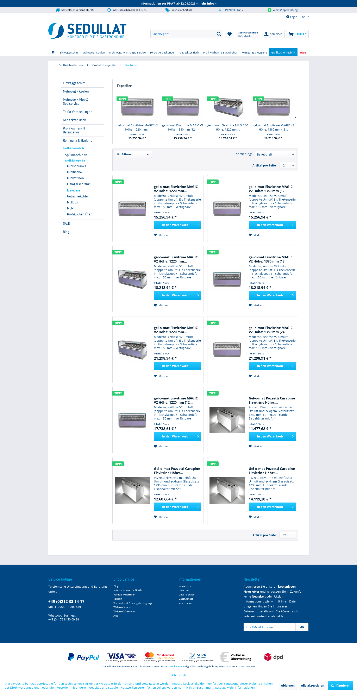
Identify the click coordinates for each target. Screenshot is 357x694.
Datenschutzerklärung (259, 611)
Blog (66, 232)
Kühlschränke (76, 166)
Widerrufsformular (124, 611)
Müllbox (72, 202)
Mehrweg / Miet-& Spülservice (75, 101)
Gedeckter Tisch (74, 120)
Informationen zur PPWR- (127, 590)
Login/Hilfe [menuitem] (297, 17)
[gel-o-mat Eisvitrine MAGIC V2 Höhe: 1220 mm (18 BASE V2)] (228, 106)
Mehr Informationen (241, 687)
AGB (116, 615)
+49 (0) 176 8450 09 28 (63, 619)
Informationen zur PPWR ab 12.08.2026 (178, 3)
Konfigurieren (340, 685)
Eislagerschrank (78, 184)
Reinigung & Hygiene (77, 140)
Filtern (126, 154)
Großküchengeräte (75, 160)
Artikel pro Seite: (264, 165)
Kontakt (117, 598)
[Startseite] (53, 52)
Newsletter (184, 586)
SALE (66, 223)
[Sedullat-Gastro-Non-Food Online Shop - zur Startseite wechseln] (87, 31)
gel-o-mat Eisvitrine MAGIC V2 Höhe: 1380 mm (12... (182, 127)
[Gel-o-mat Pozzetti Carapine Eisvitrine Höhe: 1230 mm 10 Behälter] (132, 490)
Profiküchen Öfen (79, 214)
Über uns (183, 590)
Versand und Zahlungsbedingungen (133, 603)
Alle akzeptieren (312, 685)
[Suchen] (219, 34)
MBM (70, 208)
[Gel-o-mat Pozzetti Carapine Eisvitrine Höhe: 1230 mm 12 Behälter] (227, 490)
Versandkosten (173, 666)
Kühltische (74, 172)
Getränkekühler (78, 196)
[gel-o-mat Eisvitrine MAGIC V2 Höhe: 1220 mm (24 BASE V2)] (132, 350)
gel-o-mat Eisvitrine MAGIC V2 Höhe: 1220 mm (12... (176, 400)
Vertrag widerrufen (124, 594)
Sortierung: (244, 154)
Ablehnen (288, 685)
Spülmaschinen (76, 155)
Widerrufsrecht (122, 607)
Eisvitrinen (74, 190)
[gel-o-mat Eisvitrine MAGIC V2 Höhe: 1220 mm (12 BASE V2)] (137, 106)
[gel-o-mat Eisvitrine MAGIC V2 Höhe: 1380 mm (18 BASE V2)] (273, 106)
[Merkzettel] (229, 34)
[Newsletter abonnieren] (301, 627)
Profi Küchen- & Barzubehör (74, 130)
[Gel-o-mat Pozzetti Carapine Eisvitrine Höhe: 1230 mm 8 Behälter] (227, 420)
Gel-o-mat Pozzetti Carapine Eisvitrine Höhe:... (272, 400)
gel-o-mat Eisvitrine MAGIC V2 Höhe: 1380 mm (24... (271, 330)
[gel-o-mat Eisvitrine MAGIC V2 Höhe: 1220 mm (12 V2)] (132, 420)
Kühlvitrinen (75, 178)
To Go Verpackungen (77, 112)
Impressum (185, 603)
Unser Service (186, 594)
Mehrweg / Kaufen (76, 91)
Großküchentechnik (73, 148)
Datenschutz (185, 598)
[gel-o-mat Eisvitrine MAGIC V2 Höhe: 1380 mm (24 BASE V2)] (227, 350)
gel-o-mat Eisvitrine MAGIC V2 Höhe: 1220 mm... (137, 127)
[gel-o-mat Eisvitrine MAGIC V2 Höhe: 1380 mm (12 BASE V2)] (182, 106)
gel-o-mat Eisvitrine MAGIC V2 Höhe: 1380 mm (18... (273, 127)
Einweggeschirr (74, 83)
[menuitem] (186, 34)
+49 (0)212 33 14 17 (66, 601)
